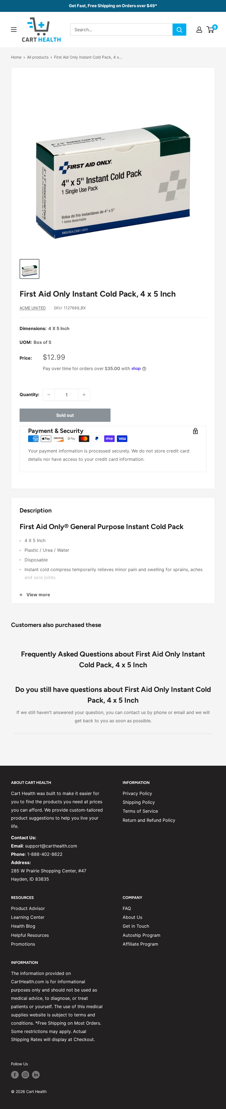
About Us (132, 917)
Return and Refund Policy (149, 820)
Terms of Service (140, 811)
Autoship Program (141, 935)
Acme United (33, 307)
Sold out (65, 415)
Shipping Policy (139, 802)
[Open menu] (14, 29)
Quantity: (29, 394)
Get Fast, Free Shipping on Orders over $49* (113, 5)
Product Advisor (28, 908)
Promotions (23, 944)
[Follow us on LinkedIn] (36, 1075)
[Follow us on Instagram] (25, 1075)
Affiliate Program (140, 944)
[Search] (179, 29)
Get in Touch (136, 926)
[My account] (199, 30)
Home (16, 57)
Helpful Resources (30, 935)
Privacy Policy (137, 793)
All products (38, 57)
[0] (210, 29)
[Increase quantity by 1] (84, 395)
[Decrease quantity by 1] (49, 395)
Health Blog (23, 926)
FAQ (127, 908)
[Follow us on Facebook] (15, 1075)
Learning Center (27, 917)
